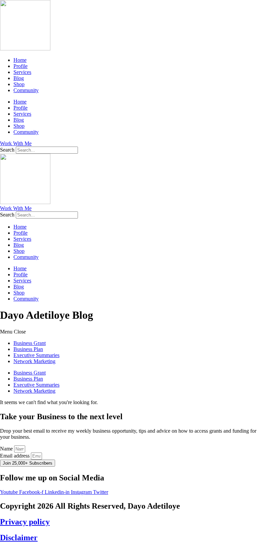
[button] (129, 332)
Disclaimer (19, 537)
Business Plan (28, 349)
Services (22, 72)
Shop (19, 84)
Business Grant (29, 343)
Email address (15, 456)
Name (7, 449)
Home (20, 60)
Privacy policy (25, 521)
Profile (20, 66)
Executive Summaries (36, 355)
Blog (18, 78)
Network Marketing (34, 361)
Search (7, 150)
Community (26, 90)
